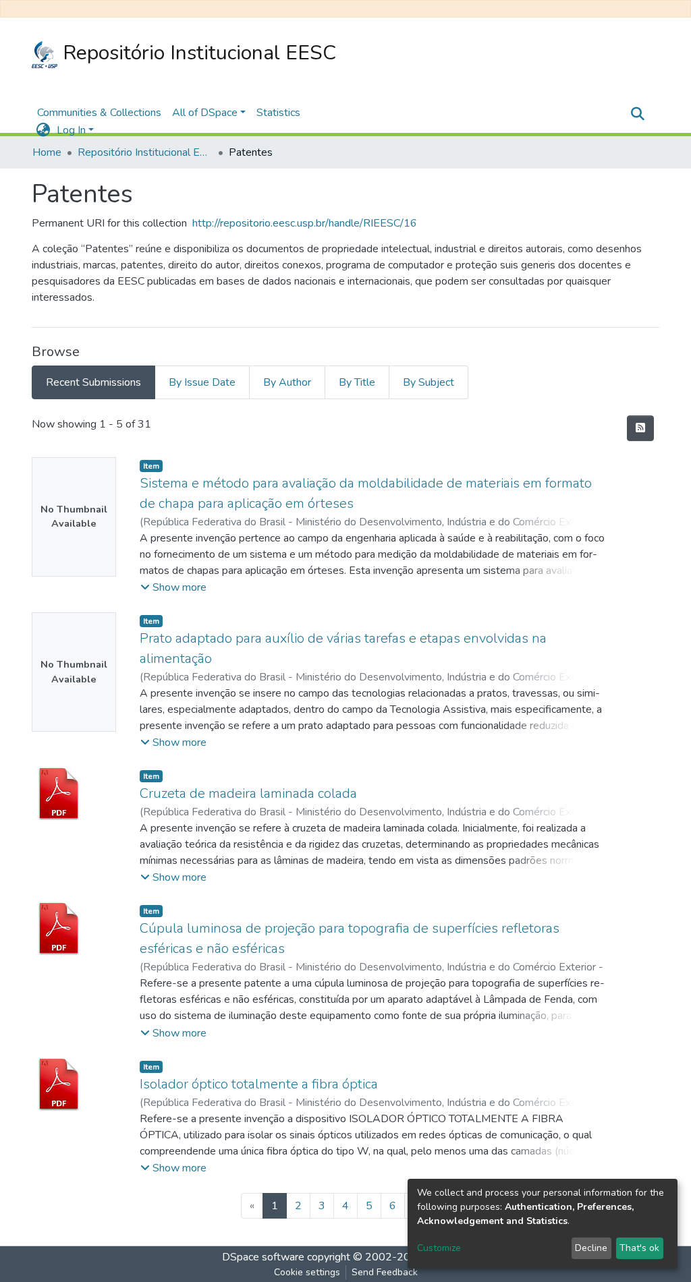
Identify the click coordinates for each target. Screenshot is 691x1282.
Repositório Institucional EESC (196, 53)
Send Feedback (385, 1272)
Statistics (278, 112)
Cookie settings (307, 1272)
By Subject (428, 382)
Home (46, 152)
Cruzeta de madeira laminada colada (248, 793)
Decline (591, 1248)
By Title (357, 382)
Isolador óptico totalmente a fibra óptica (259, 1084)
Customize (439, 1248)
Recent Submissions (93, 382)
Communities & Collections (99, 112)
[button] (43, 130)
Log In (71, 130)
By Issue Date (202, 382)
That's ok (639, 1248)
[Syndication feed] (640, 428)
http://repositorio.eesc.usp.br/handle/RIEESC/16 (304, 223)
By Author (287, 382)
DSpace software (263, 1257)
